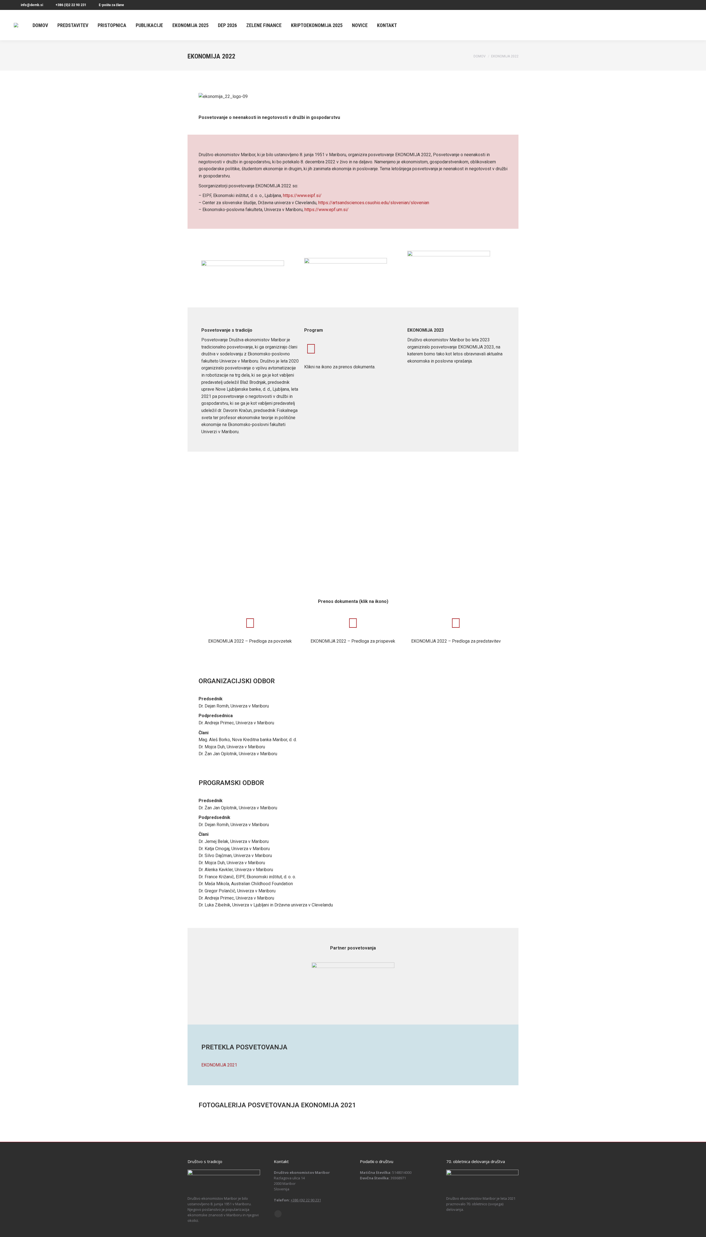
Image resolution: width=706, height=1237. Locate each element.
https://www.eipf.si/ (302, 195)
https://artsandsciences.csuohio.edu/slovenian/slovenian (373, 202)
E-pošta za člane (111, 5)
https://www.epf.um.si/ (326, 209)
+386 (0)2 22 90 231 (70, 5)
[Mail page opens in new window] (278, 1213)
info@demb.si (32, 5)
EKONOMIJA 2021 (219, 1065)
